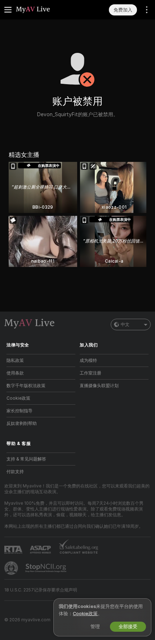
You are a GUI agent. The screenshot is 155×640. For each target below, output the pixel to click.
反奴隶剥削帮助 (21, 423)
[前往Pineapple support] (11, 568)
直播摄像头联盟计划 (99, 385)
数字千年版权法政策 (25, 385)
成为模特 (88, 360)
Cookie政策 (18, 398)
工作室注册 (90, 373)
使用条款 (15, 373)
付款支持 (15, 471)
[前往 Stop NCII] (46, 568)
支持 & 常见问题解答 (26, 459)
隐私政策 (15, 360)
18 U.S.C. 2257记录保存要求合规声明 (40, 590)
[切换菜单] (8, 9)
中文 (125, 324)
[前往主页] (47, 9)
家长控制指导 (19, 410)
